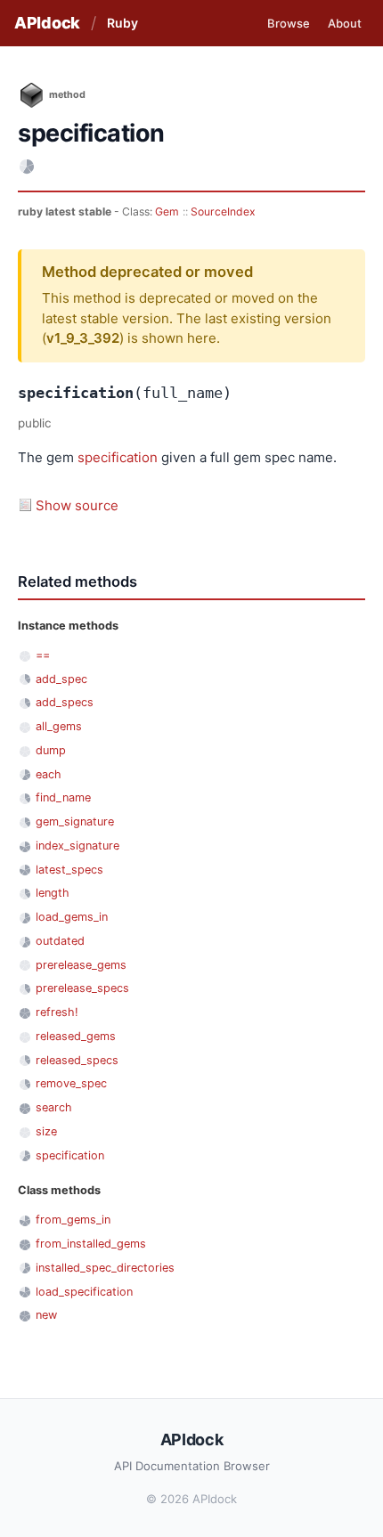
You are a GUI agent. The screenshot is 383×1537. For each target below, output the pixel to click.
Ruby (122, 22)
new (46, 1314)
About (345, 23)
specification (117, 457)
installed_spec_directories (105, 1267)
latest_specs (69, 869)
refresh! (57, 1012)
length (52, 892)
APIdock (47, 22)
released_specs (77, 1060)
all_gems (59, 726)
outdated (60, 940)
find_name (63, 797)
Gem (167, 211)
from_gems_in (73, 1219)
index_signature (77, 845)
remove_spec (71, 1083)
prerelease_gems (81, 965)
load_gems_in (72, 916)
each (48, 774)
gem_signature (75, 821)
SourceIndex (223, 211)
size (46, 1131)
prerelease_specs (82, 988)
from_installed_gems (91, 1243)
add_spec (61, 679)
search (54, 1107)
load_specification (84, 1291)
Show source (77, 505)
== (43, 655)
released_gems (76, 1036)
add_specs (65, 702)
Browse (288, 23)
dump (51, 750)
